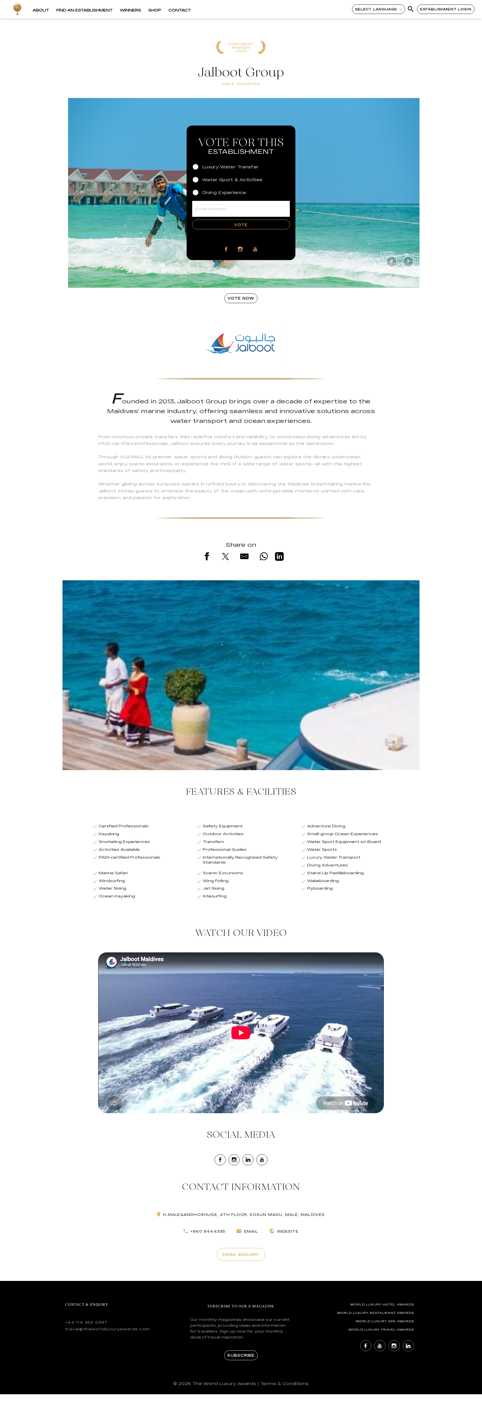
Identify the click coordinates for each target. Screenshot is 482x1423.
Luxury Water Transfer (230, 166)
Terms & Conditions (284, 1383)
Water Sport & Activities (232, 179)
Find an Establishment (84, 10)
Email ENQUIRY (241, 1254)
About (41, 10)
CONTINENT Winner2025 (241, 47)
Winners (130, 10)
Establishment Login (445, 9)
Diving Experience (224, 192)
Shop (154, 10)
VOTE (240, 224)
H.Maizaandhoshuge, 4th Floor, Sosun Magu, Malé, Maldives (244, 1214)
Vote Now (241, 298)
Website (287, 1231)
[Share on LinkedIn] (279, 557)
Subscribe (240, 1355)
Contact (179, 10)
